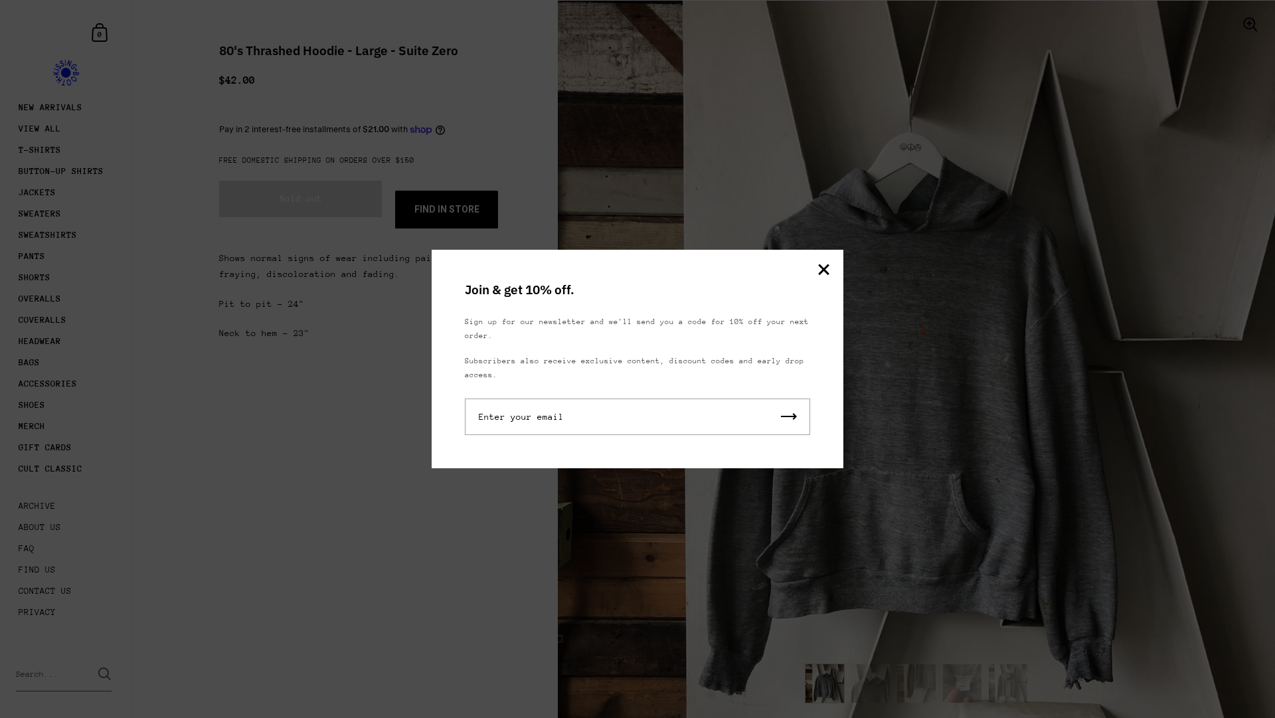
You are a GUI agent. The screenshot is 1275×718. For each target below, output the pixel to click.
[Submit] (789, 417)
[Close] (823, 271)
